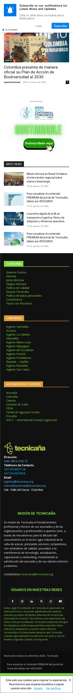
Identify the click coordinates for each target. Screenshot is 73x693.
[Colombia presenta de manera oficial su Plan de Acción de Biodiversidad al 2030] (36, 46)
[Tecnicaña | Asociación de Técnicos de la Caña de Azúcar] (36, 448)
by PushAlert (11, 29)
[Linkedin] (31, 601)
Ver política (53, 688)
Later (39, 26)
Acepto (38, 688)
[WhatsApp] (51, 601)
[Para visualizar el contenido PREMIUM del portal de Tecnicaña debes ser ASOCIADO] (14, 199)
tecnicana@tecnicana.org (37, 574)
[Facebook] (12, 601)
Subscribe (60, 26)
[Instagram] (22, 601)
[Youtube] (60, 601)
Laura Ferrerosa (12, 82)
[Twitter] (41, 601)
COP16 (8, 60)
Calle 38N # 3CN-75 (16, 461)
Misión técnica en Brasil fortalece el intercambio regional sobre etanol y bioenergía (47, 177)
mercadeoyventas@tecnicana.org (25, 485)
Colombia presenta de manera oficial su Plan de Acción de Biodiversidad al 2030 (31, 72)
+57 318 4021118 (14, 469)
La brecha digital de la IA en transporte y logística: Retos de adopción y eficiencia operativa (45, 217)
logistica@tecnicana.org (18, 481)
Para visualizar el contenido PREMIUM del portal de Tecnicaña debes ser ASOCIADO (47, 197)
